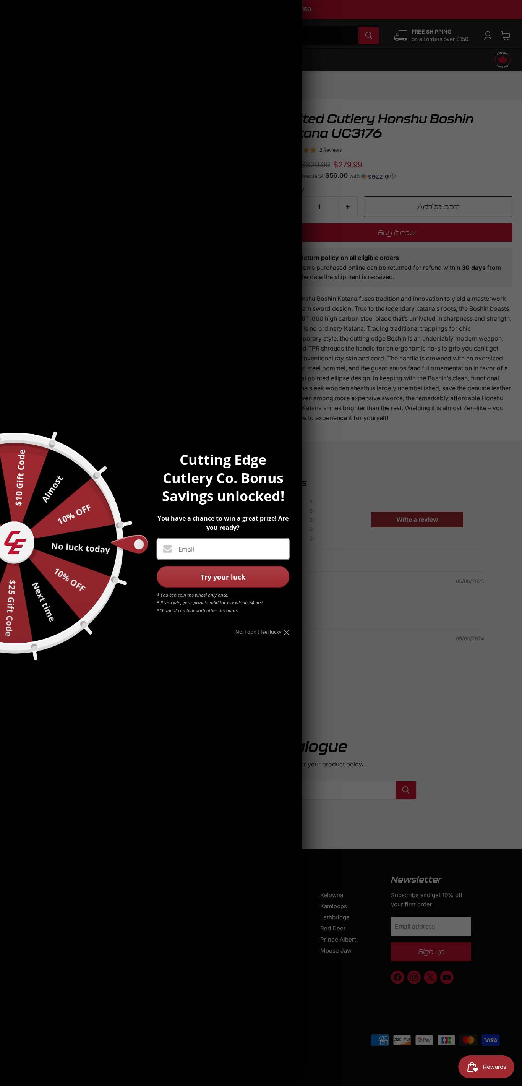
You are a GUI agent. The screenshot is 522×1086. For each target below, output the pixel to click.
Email (186, 549)
